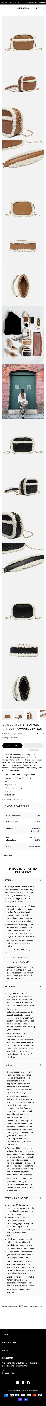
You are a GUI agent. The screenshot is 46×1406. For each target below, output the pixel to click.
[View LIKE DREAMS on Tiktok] (23, 1382)
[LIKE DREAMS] (23, 8)
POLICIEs (6, 1351)
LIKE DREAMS (18, 1390)
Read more (8, 855)
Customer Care (9, 1343)
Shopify (34, 1390)
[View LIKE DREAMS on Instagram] (17, 1382)
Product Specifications (17, 806)
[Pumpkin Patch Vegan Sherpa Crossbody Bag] (7, 715)
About (5, 1335)
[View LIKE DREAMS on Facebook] (28, 1382)
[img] (40, 733)
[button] (33, 745)
